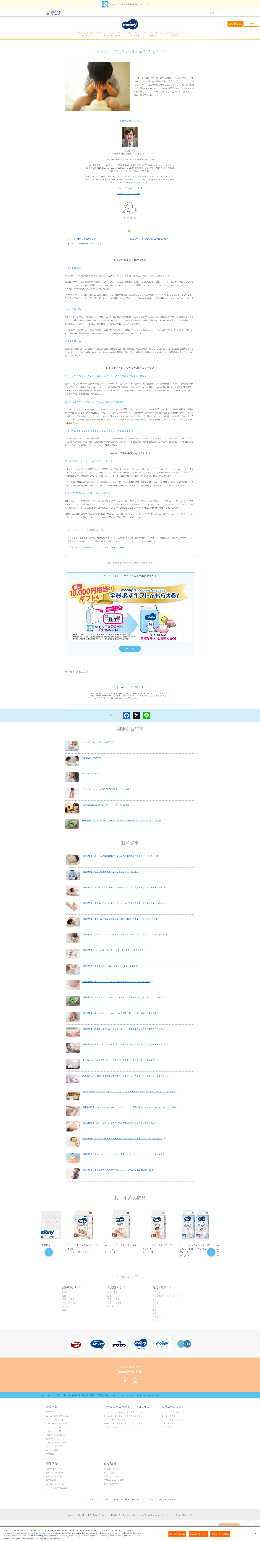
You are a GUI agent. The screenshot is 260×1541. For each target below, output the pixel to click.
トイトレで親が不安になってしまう (86, 243)
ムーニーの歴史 (169, 1416)
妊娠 (64, 1292)
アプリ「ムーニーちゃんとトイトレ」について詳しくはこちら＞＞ (98, 547)
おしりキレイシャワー (56, 1438)
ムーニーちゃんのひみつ (173, 1419)
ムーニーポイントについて (116, 1419)
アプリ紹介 (167, 1427)
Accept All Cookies (220, 1534)
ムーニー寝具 (52, 1450)
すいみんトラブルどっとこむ (128, 194)
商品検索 (50, 1454)
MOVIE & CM (91, 1499)
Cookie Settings (177, 1534)
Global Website (167, 1499)
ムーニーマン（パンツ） (57, 1423)
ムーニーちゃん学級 (55, 1484)
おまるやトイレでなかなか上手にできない (149, 238)
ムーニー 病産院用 (54, 1446)
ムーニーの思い (169, 1423)
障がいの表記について (184, 1515)
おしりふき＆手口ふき (56, 1435)
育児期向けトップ (112, 1468)
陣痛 (155, 1313)
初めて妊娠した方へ (55, 1472)
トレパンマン (52, 1431)
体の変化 (157, 1317)
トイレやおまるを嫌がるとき (83, 238)
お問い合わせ (93, 1515)
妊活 (64, 1295)
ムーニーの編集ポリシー (126, 1499)
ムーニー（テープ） (55, 1419)
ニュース (105, 1499)
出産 (64, 1309)
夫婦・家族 (112, 1292)
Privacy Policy (37, 1535)
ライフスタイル (69, 1302)
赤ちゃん (157, 1292)
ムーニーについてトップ (173, 1412)
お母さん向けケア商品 (56, 1442)
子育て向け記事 (111, 1476)
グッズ (65, 1306)
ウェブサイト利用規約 (110, 1515)
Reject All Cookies (198, 1534)
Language (250, 23)
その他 (156, 1320)
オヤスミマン (52, 1427)
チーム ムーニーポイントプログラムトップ (123, 1412)
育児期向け (114, 1287)
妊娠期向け (69, 1287)
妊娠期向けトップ (54, 1468)
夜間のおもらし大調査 (114, 1480)
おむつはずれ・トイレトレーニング (169, 1295)
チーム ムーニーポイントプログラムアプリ (123, 1416)
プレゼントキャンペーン (115, 1427)
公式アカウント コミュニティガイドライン (156, 1515)
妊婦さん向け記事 (54, 1476)
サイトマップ (149, 1499)
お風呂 (156, 1302)
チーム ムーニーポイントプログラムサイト (123, 1423)
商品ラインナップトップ (57, 1412)
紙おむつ (157, 1299)
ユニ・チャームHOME (76, 1515)
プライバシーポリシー (129, 1515)
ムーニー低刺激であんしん (58, 1416)
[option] (83, 1231)
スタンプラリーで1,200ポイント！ (127, 4)
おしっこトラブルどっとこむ (128, 188)
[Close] (256, 1533)
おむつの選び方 (111, 1484)
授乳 (155, 1306)
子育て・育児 (68, 1299)
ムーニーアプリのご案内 (57, 1487)
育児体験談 (160, 1287)
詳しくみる (130, 648)
